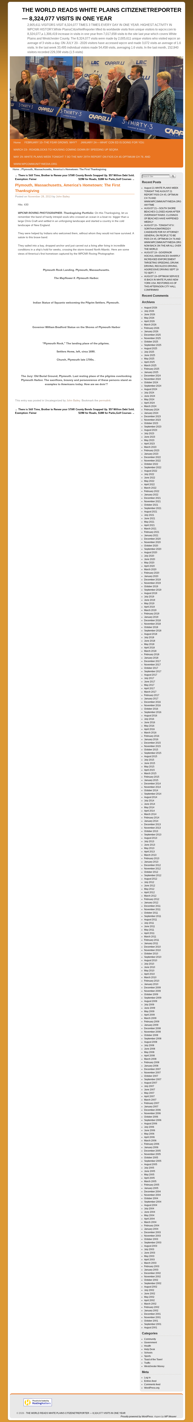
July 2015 (149, 760)
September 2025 (152, 345)
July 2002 (149, 1290)
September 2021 (152, 508)
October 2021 (151, 505)
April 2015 (149, 770)
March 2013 (150, 855)
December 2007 (152, 1069)
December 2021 (152, 498)
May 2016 (149, 726)
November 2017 (152, 664)
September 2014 (152, 793)
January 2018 (151, 658)
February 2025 (151, 369)
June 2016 (149, 722)
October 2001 (151, 1320)
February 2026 (151, 328)
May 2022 (149, 481)
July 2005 (149, 1167)
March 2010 (150, 977)
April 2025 (149, 362)
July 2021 (149, 515)
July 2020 (149, 556)
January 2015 (151, 780)
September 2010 (152, 957)
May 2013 (149, 848)
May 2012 (149, 889)
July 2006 (149, 1127)
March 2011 (150, 936)
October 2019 (151, 586)
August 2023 (150, 430)
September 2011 (152, 916)
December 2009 (152, 987)
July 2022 (149, 474)
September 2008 (152, 1038)
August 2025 (150, 348)
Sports (147, 1356)
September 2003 (152, 1242)
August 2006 (150, 1123)
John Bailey (63, 196)
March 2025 (150, 365)
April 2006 (149, 1137)
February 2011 (151, 940)
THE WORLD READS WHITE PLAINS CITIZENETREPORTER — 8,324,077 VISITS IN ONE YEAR (76, 1413)
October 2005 (151, 1157)
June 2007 (149, 1089)
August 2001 (150, 1327)
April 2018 (149, 647)
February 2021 (151, 532)
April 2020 (149, 566)
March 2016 (150, 732)
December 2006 (152, 1110)
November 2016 (152, 705)
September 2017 (152, 671)
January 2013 (151, 861)
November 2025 (152, 338)
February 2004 (151, 1225)
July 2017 (149, 678)
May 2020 (149, 562)
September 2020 (152, 549)
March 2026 (150, 324)
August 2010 (150, 960)
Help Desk (149, 1349)
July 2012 (149, 882)
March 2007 (150, 1099)
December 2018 (152, 620)
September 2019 (152, 590)
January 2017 (151, 698)
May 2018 (149, 644)
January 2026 (151, 331)
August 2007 (150, 1082)
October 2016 (151, 709)
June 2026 (149, 314)
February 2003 (151, 1266)
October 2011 (151, 912)
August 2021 (150, 511)
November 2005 (152, 1154)
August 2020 (150, 552)
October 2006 (151, 1116)
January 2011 (151, 943)
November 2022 (152, 460)
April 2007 (149, 1096)
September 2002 (152, 1283)
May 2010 (149, 970)
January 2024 (151, 413)
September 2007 (152, 1079)
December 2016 (152, 702)
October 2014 (151, 790)
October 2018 (151, 627)
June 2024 (149, 396)
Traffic (147, 1363)
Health (147, 1346)
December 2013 (152, 824)
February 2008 (151, 1062)
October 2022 (151, 464)
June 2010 (149, 967)
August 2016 (150, 715)
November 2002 (152, 1276)
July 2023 (149, 433)
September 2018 (152, 630)
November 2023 (152, 420)
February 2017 (151, 695)
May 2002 (149, 1297)
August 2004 (150, 1205)
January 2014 (151, 821)
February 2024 (151, 409)
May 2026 (149, 318)
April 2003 (149, 1259)
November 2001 (152, 1317)
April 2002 (149, 1300)
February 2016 (151, 736)
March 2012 (150, 895)
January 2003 (151, 1269)
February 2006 (151, 1144)
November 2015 (152, 746)
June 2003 (149, 1252)
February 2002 (151, 1307)
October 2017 (151, 668)
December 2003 (152, 1232)
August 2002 (150, 1286)
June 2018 (149, 641)
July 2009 (149, 1004)
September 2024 (152, 386)
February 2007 (151, 1103)
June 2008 (149, 1048)
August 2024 (150, 389)
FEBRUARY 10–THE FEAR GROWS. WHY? (51, 142)
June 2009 (149, 1008)
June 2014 (149, 804)
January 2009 (151, 1025)
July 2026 (149, 311)
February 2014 (151, 817)
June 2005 (149, 1171)
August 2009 (150, 1001)
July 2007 (149, 1086)
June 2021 (149, 518)
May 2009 (149, 1011)
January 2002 (151, 1310)
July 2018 (149, 637)
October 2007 (151, 1076)
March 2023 (150, 447)
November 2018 (152, 624)
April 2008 (149, 1055)
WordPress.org (151, 1387)
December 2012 (152, 865)
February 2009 (151, 1021)
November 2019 (152, 583)
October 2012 (151, 872)
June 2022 (149, 477)
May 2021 (149, 522)
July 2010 (149, 963)
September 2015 (152, 753)
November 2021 (152, 501)
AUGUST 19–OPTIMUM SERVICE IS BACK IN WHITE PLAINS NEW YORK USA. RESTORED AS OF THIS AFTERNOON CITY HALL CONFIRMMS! (161, 283)
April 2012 (149, 892)
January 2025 (151, 372)
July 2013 (149, 841)
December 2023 (152, 416)
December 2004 (152, 1191)
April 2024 (149, 403)
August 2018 (150, 634)
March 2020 (150, 569)
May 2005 (149, 1174)
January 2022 (151, 494)
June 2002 (149, 1293)
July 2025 (149, 352)
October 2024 (151, 382)
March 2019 (150, 610)
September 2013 (152, 834)
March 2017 (150, 692)
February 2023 (151, 450)
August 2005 (150, 1164)
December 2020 (152, 539)
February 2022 (151, 491)
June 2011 (149, 926)
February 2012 (151, 899)
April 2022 (149, 484)
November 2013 (152, 827)
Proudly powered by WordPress (137, 1416)
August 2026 (150, 307)
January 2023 (151, 454)
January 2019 (151, 617)
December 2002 (152, 1273)
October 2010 (151, 953)
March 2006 (150, 1140)
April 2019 (149, 607)
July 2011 (149, 923)
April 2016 (149, 729)
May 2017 (149, 685)
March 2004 (150, 1222)
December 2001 (152, 1314)
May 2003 (149, 1256)
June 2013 (149, 844)
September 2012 (152, 875)
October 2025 (151, 341)
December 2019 (152, 579)
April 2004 (149, 1218)
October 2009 (151, 994)
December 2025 (152, 335)
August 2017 (150, 675)
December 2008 (152, 1028)
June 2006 (149, 1130)
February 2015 (151, 776)
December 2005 (152, 1150)
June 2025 (149, 355)
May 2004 (149, 1215)
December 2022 (152, 457)
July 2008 (149, 1045)
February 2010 (151, 980)
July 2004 (149, 1208)
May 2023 (149, 440)
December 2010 (152, 946)
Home (17, 142)
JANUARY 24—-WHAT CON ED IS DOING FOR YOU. (113, 142)
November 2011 (152, 909)
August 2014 (150, 797)
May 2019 (149, 603)
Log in (147, 1377)
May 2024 (149, 399)
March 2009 (150, 1018)
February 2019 (151, 613)
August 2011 (150, 919)
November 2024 (152, 379)
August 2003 (150, 1246)
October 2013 (151, 831)
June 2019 (149, 600)
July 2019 (149, 596)
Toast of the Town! (153, 1359)
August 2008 (150, 1042)
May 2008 (149, 1052)
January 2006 (151, 1147)
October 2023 (151, 423)
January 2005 (151, 1188)
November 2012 (152, 868)
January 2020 (151, 576)
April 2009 (149, 1014)
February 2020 (151, 573)
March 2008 (150, 1059)
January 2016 (151, 739)
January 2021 (151, 535)
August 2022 (150, 471)
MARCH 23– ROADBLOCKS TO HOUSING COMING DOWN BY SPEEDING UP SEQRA (66, 149)
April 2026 (149, 321)
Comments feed (152, 1384)
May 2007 (149, 1093)
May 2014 (149, 807)
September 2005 (152, 1161)
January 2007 (151, 1106)
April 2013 (149, 851)
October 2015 (151, 749)
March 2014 (150, 814)
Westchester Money (154, 1366)
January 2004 (151, 1229)
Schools (148, 1352)
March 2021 (150, 528)
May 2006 (149, 1133)
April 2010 (149, 974)
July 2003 (149, 1249)
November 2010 (152, 950)
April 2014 (149, 810)
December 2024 (152, 375)
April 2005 (149, 1178)
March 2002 (150, 1303)
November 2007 (152, 1072)
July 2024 (149, 392)
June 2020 (149, 559)
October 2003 (151, 1239)
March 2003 (150, 1263)
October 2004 (151, 1198)
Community (150, 1339)
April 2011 (149, 933)
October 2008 (151, 1035)
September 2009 (152, 997)
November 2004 (152, 1195)
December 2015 (152, 743)
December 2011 (152, 906)
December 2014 (152, 783)
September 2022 (152, 467)
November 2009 (152, 991)
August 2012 (150, 878)
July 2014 (149, 800)
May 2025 (149, 358)
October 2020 (151, 545)
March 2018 (150, 651)
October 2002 (151, 1280)
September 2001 (152, 1324)
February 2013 (151, 858)
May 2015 (149, 766)
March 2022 (150, 488)
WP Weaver (170, 1416)
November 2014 (152, 787)
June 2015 (149, 763)
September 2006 (152, 1120)
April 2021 (149, 525)
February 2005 (151, 1184)
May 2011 (149, 929)
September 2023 (152, 426)
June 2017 (149, 681)
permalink (105, 400)
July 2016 (149, 719)
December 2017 (152, 661)
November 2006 (152, 1113)
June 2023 (149, 437)
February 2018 (151, 654)
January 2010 (151, 984)
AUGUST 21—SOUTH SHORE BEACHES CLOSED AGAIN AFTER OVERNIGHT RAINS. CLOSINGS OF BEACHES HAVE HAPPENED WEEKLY (162, 215)
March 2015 (150, 773)
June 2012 (149, 885)
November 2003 (152, 1235)
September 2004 (152, 1201)
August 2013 (150, 838)
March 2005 (150, 1181)
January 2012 (151, 902)
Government (150, 1342)
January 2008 (151, 1065)
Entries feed (150, 1381)
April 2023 (149, 443)
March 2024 (150, 406)
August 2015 (150, 756)
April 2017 (149, 688)
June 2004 (149, 1212)
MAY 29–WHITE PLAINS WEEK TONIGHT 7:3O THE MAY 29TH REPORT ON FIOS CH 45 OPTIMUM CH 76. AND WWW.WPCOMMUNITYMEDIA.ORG (82, 160)
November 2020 (152, 542)
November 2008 (152, 1031)
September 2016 (152, 712)
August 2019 (150, 593)
